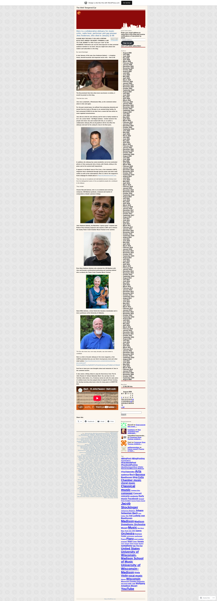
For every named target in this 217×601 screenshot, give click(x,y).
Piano (106, 482)
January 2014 (127, 290)
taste (85, 491)
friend (82, 468)
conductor (105, 461)
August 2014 (127, 278)
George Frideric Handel (138, 500)
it (92, 471)
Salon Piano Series (97, 486)
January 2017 (127, 229)
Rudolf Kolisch (83, 486)
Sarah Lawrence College (108, 486)
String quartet (134, 543)
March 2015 (127, 266)
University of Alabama (91, 493)
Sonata (101, 487)
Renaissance (114, 484)
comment (108, 460)
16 (133, 399)
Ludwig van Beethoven (83, 475)
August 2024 (127, 92)
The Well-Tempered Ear (86, 8)
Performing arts (81, 482)
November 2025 (128, 68)
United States (114, 492)
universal (83, 493)
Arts (105, 456)
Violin (91, 495)
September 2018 (128, 195)
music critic (106, 478)
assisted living (110, 456)
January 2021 (127, 148)
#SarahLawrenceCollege (83, 450)
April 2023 (126, 119)
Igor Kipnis (98, 470)
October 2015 (127, 254)
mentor (103, 477)
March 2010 (127, 368)
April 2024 (126, 98)
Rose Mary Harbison (113, 485)
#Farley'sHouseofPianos (87, 438)
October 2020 (127, 153)
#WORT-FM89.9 (106, 454)
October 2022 (127, 127)
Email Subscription (126, 30)
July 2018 (126, 198)
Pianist (102, 482)
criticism (116, 462)
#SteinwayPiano (107, 450)
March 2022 (127, 136)
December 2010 (128, 352)
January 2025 (127, 83)
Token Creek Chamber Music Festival (95, 492)
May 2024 (126, 97)
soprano (127, 543)
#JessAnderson (114, 441)
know (116, 472)
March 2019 (127, 185)
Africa (93, 456)
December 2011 (128, 332)
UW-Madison (86, 495)
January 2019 (127, 188)
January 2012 (127, 330)
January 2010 (127, 371)
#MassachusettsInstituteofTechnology (109, 444)
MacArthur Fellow (93, 475)
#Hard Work (93, 440)
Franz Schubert (103, 467)
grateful (111, 468)
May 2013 (126, 303)
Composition (89, 461)
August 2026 (127, 53)
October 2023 (127, 109)
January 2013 (127, 310)
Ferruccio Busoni (108, 466)
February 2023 (128, 122)
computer (95, 461)
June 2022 (126, 131)
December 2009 (128, 373)
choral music (106, 459)
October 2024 (127, 88)
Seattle (85, 487)
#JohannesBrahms (82, 442)
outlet (90, 480)
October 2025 (127, 70)
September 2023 (128, 110)
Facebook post (109, 465)
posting (101, 483)
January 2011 (127, 351)
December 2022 (128, 125)
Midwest (83, 478)
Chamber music (89, 459)
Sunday (110, 489)
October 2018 (127, 193)
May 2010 (126, 364)
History (116, 469)
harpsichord (110, 469)
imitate (116, 470)
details (90, 463)
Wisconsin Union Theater (83, 496)
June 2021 (126, 139)
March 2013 (127, 307)
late (89, 474)
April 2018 (126, 203)
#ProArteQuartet (84, 448)
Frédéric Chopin (111, 467)
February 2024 (128, 102)
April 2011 (126, 346)
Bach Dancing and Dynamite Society (94, 457)
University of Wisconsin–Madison (110, 494)
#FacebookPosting (113, 436)
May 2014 (126, 283)
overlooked (100, 480)
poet (86, 483)
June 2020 (126, 159)
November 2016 (128, 232)
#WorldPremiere (97, 454)
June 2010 (126, 362)
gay (85, 468)
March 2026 (127, 61)
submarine (81, 489)
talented (82, 491)
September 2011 (128, 337)
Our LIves (86, 480)
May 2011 (126, 344)
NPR (133, 531)
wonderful (92, 496)
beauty (110, 457)
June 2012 (126, 322)
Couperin (111, 462)
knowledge (80, 474)
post (97, 483)
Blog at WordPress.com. (110, 599)
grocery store (90, 469)
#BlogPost (92, 434)
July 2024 (126, 93)
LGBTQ (96, 474)
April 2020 (126, 163)
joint (106, 472)
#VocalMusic (115, 453)
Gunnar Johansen (98, 469)
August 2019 (127, 176)
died (99, 463)
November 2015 (128, 252)
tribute (108, 492)
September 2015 (128, 256)
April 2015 (126, 264)
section (89, 487)
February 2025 (128, 81)
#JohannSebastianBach (93, 442)
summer (106, 489)
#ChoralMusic (114, 434)
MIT (90, 478)
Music (101, 478)
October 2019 (127, 173)
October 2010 (127, 356)
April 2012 (126, 325)
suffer (97, 489)
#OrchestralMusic (85, 447)
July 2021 (126, 137)
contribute (82, 462)
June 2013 (126, 302)
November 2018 (128, 192)
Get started (126, 3)
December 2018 (128, 190)
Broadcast (101, 458)
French (78, 468)
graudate (115, 468)
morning (97, 478)
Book (87, 458)
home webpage (88, 470)
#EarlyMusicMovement (112, 435)
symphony (126, 545)
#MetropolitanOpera (82, 445)
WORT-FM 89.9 (114, 496)
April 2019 (126, 183)
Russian (90, 486)
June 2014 (126, 281)
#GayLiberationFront (98, 439)
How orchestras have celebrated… (134, 431)
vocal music (105, 495)
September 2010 (128, 357)
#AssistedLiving (88, 433)
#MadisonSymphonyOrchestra (92, 444)
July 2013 (126, 300)
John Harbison (101, 472)
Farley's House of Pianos (97, 466)
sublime (116, 488)
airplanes (102, 456)
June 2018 (126, 200)
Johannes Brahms (93, 472)
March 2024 (127, 100)
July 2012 (126, 320)
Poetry (89, 483)
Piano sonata (111, 482)
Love (116, 474)
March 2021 (127, 144)
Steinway (92, 488)
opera (99, 479)
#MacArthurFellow (94, 443)
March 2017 (127, 225)
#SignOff (92, 450)
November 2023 (128, 107)
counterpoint (105, 462)
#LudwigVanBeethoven (112, 442)
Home (82, 470)
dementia (86, 463)
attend (116, 456)
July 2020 (126, 158)
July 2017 (126, 219)
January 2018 (127, 208)
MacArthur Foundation (103, 475)
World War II (106, 496)
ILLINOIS (111, 470)
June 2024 (126, 95)
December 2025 (128, 66)
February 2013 (128, 308)
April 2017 (126, 224)
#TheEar (97, 451)
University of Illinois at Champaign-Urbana (107, 493)
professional (115, 483)
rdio (102, 484)
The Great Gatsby (106, 491)
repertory (95, 485)
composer (83, 461)
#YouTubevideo (114, 454)
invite (85, 471)
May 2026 (126, 58)
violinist (95, 495)
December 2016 (128, 230)
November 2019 (128, 171)
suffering (101, 489)
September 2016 (128, 236)
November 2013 (128, 293)
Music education (114, 478)
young (111, 497)
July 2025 (126, 73)
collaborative (102, 460)
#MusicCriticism (97, 445)
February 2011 (128, 349)
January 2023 (127, 124)
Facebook (102, 465)
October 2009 (127, 376)
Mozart (124, 528)
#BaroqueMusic (114, 433)
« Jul (122, 407)
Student (111, 488)
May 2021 (126, 141)
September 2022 (128, 129)
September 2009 (128, 378)
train (106, 492)
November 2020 (128, 151)
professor (84, 484)
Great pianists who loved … (137, 425)
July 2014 (126, 280)
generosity (99, 468)
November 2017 (128, 212)
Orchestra (110, 479)
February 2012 (128, 329)
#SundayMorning (90, 451)
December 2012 (128, 312)
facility (82, 466)
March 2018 (127, 205)
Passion (111, 480)
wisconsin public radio (128, 583)
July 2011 (126, 340)
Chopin (100, 459)
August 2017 (127, 217)
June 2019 (126, 180)
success (93, 489)
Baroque (106, 457)
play (83, 483)
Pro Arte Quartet (107, 483)
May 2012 (126, 324)
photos (98, 482)
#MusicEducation (106, 445)
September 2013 (128, 296)
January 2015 (127, 269)
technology (94, 491)
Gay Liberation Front (91, 468)
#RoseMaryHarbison (95, 449)
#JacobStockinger (105, 441)
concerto (125, 496)
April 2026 (126, 59)
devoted (95, 463)
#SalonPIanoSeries (113, 449)
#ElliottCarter (97, 436)
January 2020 (127, 168)
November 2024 (128, 87)
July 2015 (126, 259)
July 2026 (126, 54)
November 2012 (128, 313)
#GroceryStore (114, 439)
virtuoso (99, 495)
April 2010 (126, 366)
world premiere (98, 496)
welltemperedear (133, 447)
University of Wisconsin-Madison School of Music (89, 494)
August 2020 (127, 156)
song (122, 543)
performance (130, 536)
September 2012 (128, 317)
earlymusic (109, 463)
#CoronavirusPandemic (84, 435)
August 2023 (127, 112)
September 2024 (128, 90)
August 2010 (127, 359)
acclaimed (79, 456)
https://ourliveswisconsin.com (107, 175)
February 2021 (128, 146)
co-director (89, 460)
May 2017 (126, 222)
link (106, 474)
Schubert (81, 487)
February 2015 (128, 268)
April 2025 (126, 78)
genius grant (105, 468)
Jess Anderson (110, 471)
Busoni (111, 458)
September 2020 (128, 154)
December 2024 (128, 85)
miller (87, 478)
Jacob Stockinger (97, 471)
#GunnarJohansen (85, 440)
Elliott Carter (84, 465)
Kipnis (109, 472)
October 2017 (127, 214)
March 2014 (127, 286)
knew (113, 472)
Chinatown (95, 459)
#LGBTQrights (103, 442)
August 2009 (127, 379)
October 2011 (127, 335)
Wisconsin (115, 495)
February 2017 (128, 227)
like (103, 474)
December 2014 (128, 271)
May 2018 (126, 202)
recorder (109, 484)
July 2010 (126, 361)
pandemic (106, 480)
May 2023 (126, 117)
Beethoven (115, 457)
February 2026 (128, 63)
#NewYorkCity (114, 445)
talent (116, 489)
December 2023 (128, 105)
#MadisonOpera (114, 443)
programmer (90, 484)
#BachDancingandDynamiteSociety (101, 433)
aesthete (89, 456)
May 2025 (126, 76)
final (113, 466)
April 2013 (126, 305)
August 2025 (127, 71)
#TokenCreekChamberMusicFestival (88, 452)
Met (107, 477)
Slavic (97, 487)
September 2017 (128, 215)
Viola (137, 572)
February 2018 (128, 207)
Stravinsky (106, 488)
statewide (86, 488)
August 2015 (127, 258)
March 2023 (127, 120)
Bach (84, 457)
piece (116, 482)
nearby (84, 479)
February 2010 (128, 369)
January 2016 (127, 249)
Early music (103, 463)
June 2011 (126, 342)
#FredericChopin (89, 439)
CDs (83, 459)
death (78, 463)
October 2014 (127, 274)
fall (85, 466)
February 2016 (128, 247)
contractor (115, 461)
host (94, 470)
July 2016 (126, 239)
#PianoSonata (106, 447)
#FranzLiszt (115, 438)
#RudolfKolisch (104, 449)
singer (135, 541)
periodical (87, 482)
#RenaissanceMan (106, 448)
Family (88, 466)
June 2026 (126, 56)
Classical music (114, 432)
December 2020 (128, 149)
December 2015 (128, 251)
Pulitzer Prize (97, 484)
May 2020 (126, 161)
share (129, 541)
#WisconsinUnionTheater (87, 454)
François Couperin (88, 467)
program (124, 541)
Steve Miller (97, 488)
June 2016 (126, 241)
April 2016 (126, 244)
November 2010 (128, 354)
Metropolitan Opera (113, 477)
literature (112, 474)
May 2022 (126, 132)
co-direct (85, 460)
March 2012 (127, 327)
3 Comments (114, 40)
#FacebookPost (104, 436)
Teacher (89, 491)
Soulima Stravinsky (108, 487)
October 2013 (127, 295)
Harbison (105, 469)
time (117, 491)
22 (131, 401)
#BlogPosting (99, 434)
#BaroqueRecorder (85, 434)
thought (113, 491)
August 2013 (127, 298)
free (117, 467)
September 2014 (128, 276)
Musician (80, 479)
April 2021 (126, 142)
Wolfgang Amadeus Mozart (133, 584)
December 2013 (128, 291)
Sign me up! (127, 43)
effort (79, 465)
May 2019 (126, 181)
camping (116, 458)
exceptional (90, 465)
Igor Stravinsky (104, 470)
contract (110, 461)
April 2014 (126, 285)
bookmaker (91, 458)
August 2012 (127, 318)
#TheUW (115, 451)
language (85, 474)
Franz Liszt (96, 467)
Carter (79, 459)
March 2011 (127, 347)
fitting (116, 466)
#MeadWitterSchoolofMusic (129, 467)
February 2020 (128, 166)
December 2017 (128, 210)
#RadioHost (99, 448)
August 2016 (127, 237)
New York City (90, 479)
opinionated (104, 479)
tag (113, 489)
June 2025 (126, 75)
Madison (111, 475)
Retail (98, 485)
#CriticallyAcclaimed (101, 435)
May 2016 (126, 242)
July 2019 (126, 178)
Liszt (108, 474)
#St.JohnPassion (99, 450)
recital (104, 484)
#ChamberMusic (106, 434)
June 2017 (126, 220)
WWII (105, 497)
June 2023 (126, 115)
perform (116, 480)
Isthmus (89, 471)
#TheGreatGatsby (103, 451)
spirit (114, 487)
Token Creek (82, 492)
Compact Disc (114, 460)
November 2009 (128, 374)
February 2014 (128, 288)
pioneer (80, 483)
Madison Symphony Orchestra (92, 476)
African (97, 456)
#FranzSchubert (80, 439)
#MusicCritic (90, 445)
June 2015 (126, 261)
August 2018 (127, 197)
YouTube (116, 497)
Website (123, 579)
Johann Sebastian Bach (132, 511)
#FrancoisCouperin (106, 438)
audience (80, 457)
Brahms (97, 458)
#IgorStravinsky (86, 441)
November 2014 (128, 273)
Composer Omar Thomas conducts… (135, 438)
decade (82, 463)
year (108, 497)
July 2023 (126, 114)
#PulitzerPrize (92, 448)
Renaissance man (82, 485)
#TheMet (110, 451)
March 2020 (127, 164)
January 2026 (127, 65)
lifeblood (100, 474)
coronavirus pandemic (96, 462)
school (116, 486)
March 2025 (127, 80)
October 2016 (127, 234)
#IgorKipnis (79, 441)
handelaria (131, 430)
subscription (87, 489)
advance (85, 456)
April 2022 (126, 134)
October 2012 (127, 315)
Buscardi (107, 458)
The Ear (99, 491)
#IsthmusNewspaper (95, 441)
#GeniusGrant (107, 439)
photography (93, 482)
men (100, 477)
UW (82, 495)
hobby (79, 470)
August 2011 (127, 339)
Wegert (110, 495)
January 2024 (127, 103)
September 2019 (128, 175)
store (102, 488)
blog (84, 458)
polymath (93, 483)
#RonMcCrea (87, 449)
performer (138, 536)
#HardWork (99, 440)
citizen (111, 459)
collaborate (95, 460)
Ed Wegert (115, 463)
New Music (141, 528)
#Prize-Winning (114, 447)
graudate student (82, 469)
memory (96, 477)
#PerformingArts (99, 447)
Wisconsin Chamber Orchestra (133, 581)
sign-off (94, 487)
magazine (102, 476)
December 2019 (128, 170)
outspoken (95, 480)
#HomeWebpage (106, 440)
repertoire (89, 485)
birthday (81, 458)
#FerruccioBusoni (98, 438)
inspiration (81, 471)
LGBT (92, 474)
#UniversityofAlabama (102, 452)
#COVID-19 (93, 435)
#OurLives (92, 447)
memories (91, 477)
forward (81, 467)
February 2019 (128, 186)
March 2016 (127, 246)
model (93, 478)
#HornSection (114, 440)
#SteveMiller (115, 450)
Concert (100, 461)
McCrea (87, 477)
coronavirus (87, 462)
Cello (141, 477)
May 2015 (126, 263)
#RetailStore (115, 448)
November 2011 (128, 334)
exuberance (96, 465)
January (104, 471)
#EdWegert (90, 436)
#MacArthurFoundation (104, 443)
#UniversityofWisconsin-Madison (103, 453)
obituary (96, 479)
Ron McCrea (104, 485)
